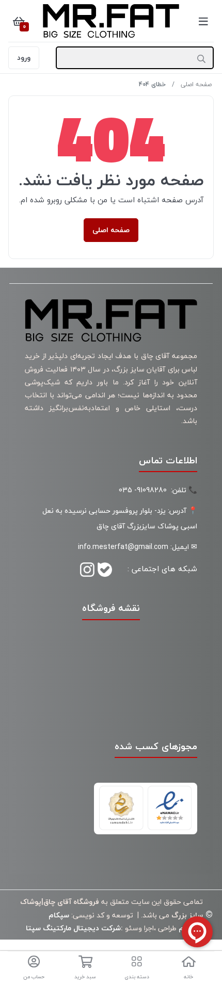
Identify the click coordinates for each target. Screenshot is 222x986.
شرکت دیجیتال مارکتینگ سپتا (73, 928)
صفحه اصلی (196, 84)
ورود (23, 57)
